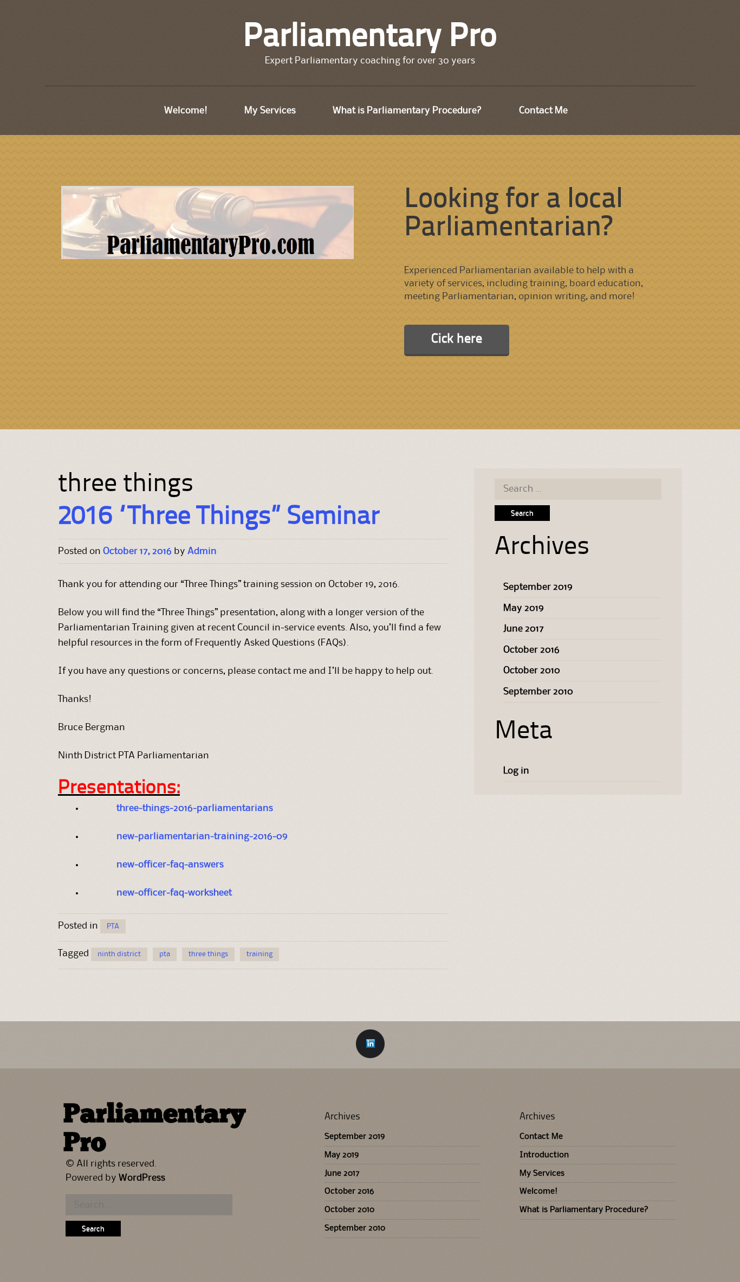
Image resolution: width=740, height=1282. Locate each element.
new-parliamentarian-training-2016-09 (202, 836)
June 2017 (523, 628)
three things (208, 954)
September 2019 (538, 587)
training (259, 954)
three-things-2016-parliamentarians (194, 808)
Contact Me (543, 110)
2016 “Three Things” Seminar (219, 517)
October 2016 (531, 650)
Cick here (456, 339)
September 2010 (538, 691)
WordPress (142, 1178)
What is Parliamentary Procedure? (407, 110)
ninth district (119, 954)
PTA (113, 926)
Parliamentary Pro (370, 37)
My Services (270, 110)
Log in (516, 770)
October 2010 (531, 670)
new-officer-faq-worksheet (174, 892)
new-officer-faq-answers (170, 864)
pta (164, 954)
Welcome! (185, 110)
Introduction (544, 1155)
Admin (202, 551)
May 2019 (523, 608)
